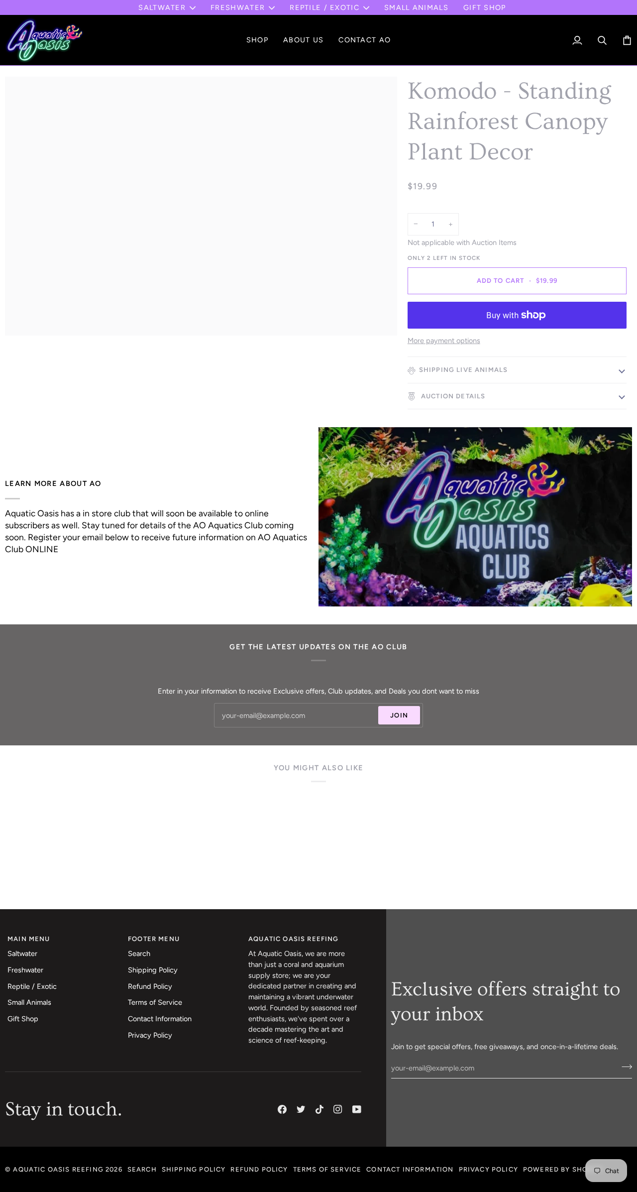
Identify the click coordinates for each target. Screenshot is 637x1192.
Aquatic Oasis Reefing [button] (293, 939)
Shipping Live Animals (463, 369)
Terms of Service (155, 1002)
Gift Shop (22, 1018)
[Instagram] (337, 1109)
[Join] (624, 1066)
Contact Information (160, 1018)
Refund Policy (150, 986)
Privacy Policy (150, 1035)
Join (399, 715)
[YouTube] (356, 1109)
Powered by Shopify (563, 1169)
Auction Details (452, 396)
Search (139, 953)
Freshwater (238, 7)
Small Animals (29, 1002)
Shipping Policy (153, 969)
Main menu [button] (28, 939)
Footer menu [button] (154, 939)
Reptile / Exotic (324, 7)
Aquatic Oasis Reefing (58, 1169)
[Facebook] (282, 1109)
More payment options (444, 340)
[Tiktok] (319, 1109)
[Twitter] (301, 1109)
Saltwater (162, 7)
